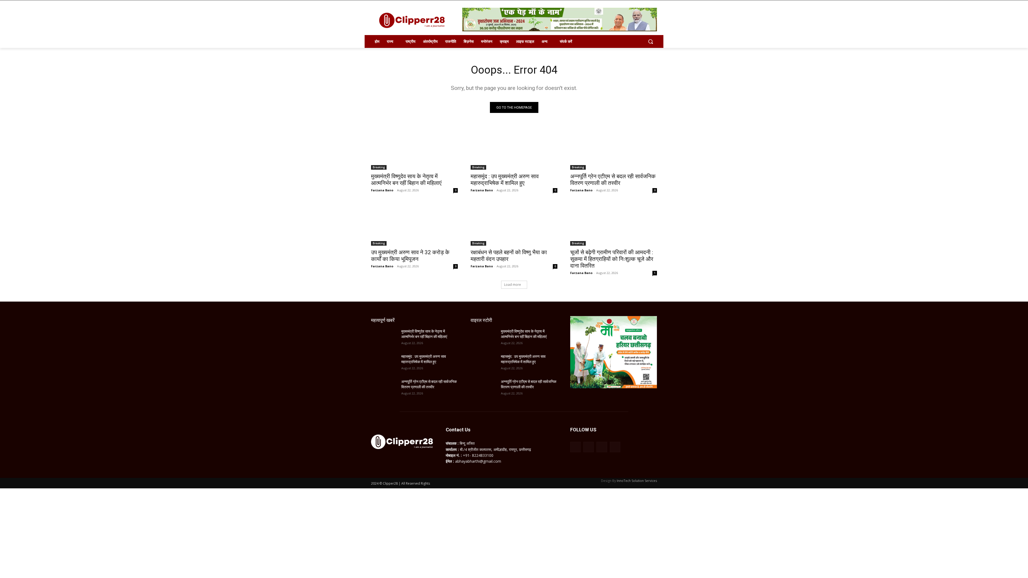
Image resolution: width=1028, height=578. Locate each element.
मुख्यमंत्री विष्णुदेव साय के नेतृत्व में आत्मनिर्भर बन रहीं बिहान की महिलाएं (406, 179)
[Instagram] (588, 447)
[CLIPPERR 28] (414, 20)
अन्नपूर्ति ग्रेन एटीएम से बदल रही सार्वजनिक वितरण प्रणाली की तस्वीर (613, 179)
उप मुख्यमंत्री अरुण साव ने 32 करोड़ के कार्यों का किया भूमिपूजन (410, 255)
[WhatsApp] (601, 447)
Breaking (379, 167)
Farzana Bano (382, 190)
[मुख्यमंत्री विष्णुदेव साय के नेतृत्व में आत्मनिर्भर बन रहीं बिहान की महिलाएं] (414, 148)
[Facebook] (575, 447)
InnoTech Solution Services (637, 480)
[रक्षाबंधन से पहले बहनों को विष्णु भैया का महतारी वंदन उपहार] (514, 224)
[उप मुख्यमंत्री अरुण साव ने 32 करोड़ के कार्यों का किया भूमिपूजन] (414, 224)
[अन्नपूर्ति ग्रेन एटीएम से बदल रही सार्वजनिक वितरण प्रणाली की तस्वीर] (613, 148)
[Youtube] (615, 447)
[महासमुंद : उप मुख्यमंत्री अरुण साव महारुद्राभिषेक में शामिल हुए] (514, 148)
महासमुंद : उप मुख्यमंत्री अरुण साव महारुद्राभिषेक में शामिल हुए (505, 179)
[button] (650, 41)
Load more (512, 284)
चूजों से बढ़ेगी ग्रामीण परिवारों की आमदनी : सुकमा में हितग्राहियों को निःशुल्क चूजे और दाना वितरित (611, 259)
